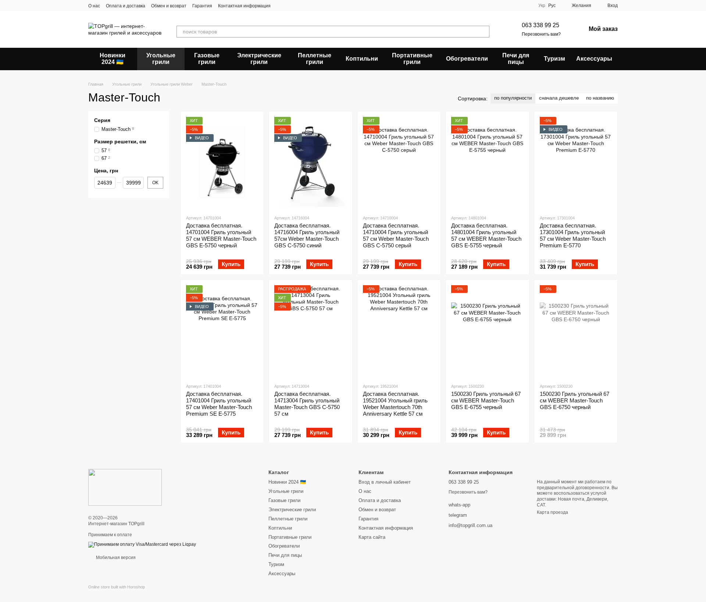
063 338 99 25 (540, 25)
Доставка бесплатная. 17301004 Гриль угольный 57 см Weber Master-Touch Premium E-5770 (573, 235)
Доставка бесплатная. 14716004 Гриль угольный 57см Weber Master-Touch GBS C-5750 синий (306, 235)
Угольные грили (160, 58)
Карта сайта (372, 537)
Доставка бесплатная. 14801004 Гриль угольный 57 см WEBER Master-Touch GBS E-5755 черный (486, 235)
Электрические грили (259, 58)
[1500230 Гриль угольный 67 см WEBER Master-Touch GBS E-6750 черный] (576, 331)
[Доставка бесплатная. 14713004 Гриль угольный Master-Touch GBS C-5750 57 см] (310, 331)
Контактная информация (244, 5)
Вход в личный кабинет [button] (385, 482)
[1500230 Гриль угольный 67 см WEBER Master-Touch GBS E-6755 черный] (487, 331)
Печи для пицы (515, 58)
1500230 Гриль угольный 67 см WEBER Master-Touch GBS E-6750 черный (574, 400)
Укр (541, 5)
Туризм (554, 58)
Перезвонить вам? (541, 34)
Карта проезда (552, 512)
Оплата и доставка (125, 5)
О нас (94, 5)
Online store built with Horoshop (116, 587)
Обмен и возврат (168, 5)
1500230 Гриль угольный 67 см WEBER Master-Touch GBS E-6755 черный (486, 400)
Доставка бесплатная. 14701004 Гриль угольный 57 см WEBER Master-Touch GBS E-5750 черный (221, 235)
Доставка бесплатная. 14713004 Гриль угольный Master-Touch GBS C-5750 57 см (307, 404)
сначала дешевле (559, 98)
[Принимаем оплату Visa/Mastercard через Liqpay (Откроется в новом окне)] (142, 544)
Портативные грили (412, 58)
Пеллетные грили (314, 58)
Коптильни (362, 58)
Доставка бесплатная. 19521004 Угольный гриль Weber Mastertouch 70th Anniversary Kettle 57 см (395, 404)
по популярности (513, 98)
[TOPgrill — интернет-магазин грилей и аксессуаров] (125, 487)
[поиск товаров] (483, 31)
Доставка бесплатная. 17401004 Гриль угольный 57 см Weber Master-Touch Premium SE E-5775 (219, 404)
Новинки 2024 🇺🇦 (112, 58)
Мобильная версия (115, 557)
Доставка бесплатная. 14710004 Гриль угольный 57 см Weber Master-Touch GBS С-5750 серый (396, 235)
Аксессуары (594, 58)
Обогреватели (467, 58)
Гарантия (202, 5)
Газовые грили (207, 58)
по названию (600, 98)
